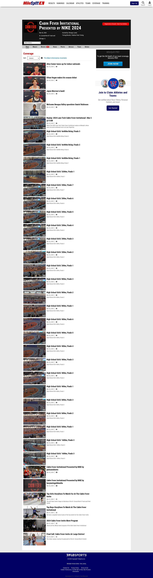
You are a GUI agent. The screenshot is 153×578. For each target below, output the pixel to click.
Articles (71, 47)
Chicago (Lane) (73, 33)
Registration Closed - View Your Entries (116, 24)
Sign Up (134, 3)
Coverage (96, 3)
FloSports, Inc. (81, 559)
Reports (45, 47)
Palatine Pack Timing (78, 35)
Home (27, 47)
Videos (55, 47)
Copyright (74, 559)
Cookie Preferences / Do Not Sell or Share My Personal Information (76, 570)
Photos (63, 47)
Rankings (60, 3)
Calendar (70, 3)
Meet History (28, 43)
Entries (87, 47)
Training (105, 3)
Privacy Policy (75, 568)
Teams (87, 3)
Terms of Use (84, 568)
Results (51, 3)
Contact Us (66, 568)
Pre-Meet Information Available (55, 58)
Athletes (79, 3)
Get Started (113, 108)
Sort (24, 58)
